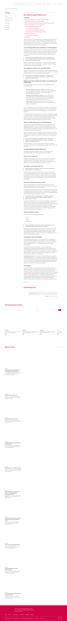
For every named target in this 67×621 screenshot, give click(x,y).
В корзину (13, 337)
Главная (6, 8)
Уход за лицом (7, 25)
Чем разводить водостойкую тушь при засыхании (36, 31)
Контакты (36, 618)
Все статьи (6, 16)
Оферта (41, 618)
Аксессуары (22, 614)
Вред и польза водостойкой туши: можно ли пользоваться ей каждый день (39, 23)
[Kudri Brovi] (8, 3)
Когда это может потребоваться (33, 28)
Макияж (9, 614)
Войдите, (47, 296)
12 (25, 282)
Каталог (40, 3)
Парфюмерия (15, 614)
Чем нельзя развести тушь (30, 33)
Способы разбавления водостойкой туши (33, 26)
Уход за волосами (7, 23)
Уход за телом (7, 29)
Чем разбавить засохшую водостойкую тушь (35, 30)
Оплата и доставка (8, 618)
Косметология (7, 21)
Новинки (47, 3)
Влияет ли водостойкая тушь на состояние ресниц (35, 24)
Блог (50, 3)
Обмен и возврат (16, 618)
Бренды (44, 3)
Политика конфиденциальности (27, 618)
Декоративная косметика (9, 19)
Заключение (27, 37)
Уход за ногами (7, 27)
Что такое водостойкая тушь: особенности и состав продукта (37, 19)
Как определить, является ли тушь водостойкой (34, 21)
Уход (6, 614)
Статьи (8, 8)
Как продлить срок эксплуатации (31, 35)
